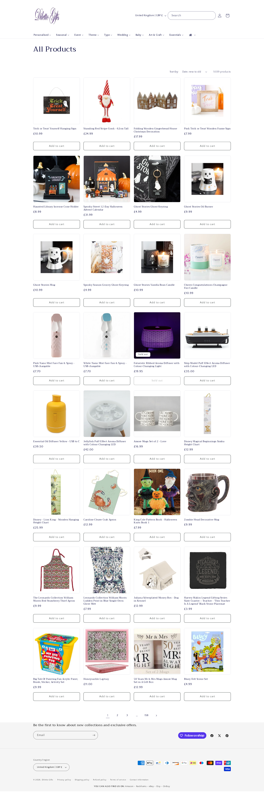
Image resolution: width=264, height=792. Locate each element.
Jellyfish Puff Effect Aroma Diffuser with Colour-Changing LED (105, 443)
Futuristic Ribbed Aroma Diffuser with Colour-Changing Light (156, 365)
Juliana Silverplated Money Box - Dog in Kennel (156, 599)
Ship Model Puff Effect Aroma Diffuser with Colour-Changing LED (207, 365)
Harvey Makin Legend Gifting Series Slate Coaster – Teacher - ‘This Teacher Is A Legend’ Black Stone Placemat (207, 601)
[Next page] (156, 715)
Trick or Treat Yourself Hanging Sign (55, 128)
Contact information (139, 780)
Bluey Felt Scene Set (196, 679)
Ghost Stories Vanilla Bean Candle (154, 285)
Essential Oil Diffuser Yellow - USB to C (56, 441)
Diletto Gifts (47, 780)
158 (147, 715)
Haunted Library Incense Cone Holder (56, 206)
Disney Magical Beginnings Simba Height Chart (204, 443)
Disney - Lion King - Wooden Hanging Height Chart (56, 521)
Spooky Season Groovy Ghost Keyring (106, 285)
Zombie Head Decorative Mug (201, 519)
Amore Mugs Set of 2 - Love (150, 441)
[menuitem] (42, 35)
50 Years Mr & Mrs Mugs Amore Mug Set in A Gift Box (155, 681)
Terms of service (118, 780)
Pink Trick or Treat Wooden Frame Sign (207, 128)
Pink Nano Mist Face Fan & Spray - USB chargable (54, 365)
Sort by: (174, 71)
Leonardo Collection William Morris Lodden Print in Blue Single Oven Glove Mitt (105, 601)
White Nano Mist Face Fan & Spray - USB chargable (105, 365)
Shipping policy (82, 780)
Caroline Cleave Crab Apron (100, 519)
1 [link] (107, 715)
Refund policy (99, 780)
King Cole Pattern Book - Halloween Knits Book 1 (155, 521)
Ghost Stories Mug (44, 285)
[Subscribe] (94, 735)
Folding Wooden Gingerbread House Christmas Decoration (155, 130)
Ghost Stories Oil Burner (198, 206)
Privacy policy (64, 780)
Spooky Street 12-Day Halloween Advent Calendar (103, 208)
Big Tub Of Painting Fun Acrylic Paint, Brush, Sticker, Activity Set (55, 681)
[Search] (212, 15)
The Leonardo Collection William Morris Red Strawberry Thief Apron (54, 599)
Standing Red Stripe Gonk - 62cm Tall (106, 128)
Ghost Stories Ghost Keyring (151, 206)
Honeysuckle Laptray (96, 679)
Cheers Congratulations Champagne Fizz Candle (205, 287)
